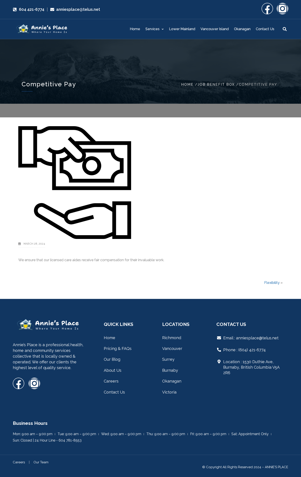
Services (152, 29)
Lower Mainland (182, 29)
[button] (284, 29)
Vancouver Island (215, 29)
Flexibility (272, 283)
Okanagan (242, 29)
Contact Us (265, 29)
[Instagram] (282, 8)
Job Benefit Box (216, 84)
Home (135, 29)
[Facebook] (267, 8)
